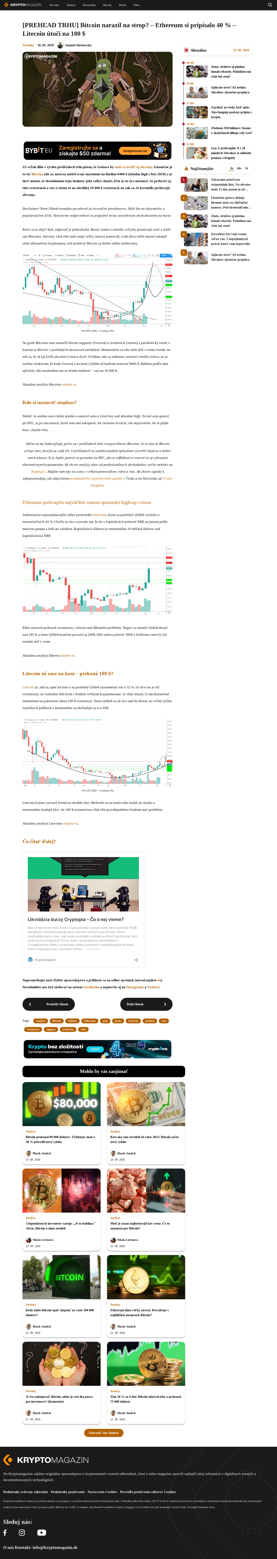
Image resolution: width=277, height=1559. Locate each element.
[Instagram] (22, 1533)
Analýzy (31, 1131)
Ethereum (99, 515)
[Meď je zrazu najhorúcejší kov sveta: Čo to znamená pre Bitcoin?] (146, 1191)
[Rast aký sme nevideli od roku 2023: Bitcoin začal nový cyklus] (146, 1104)
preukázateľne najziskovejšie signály (96, 478)
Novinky (28, 45)
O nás (8, 1547)
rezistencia (33, 1029)
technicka (68, 1029)
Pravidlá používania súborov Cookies (148, 1492)
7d (246, 168)
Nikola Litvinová (43, 1239)
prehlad (149, 1020)
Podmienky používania (68, 1492)
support (51, 1029)
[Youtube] (41, 1533)
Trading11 (38, 472)
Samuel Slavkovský (78, 45)
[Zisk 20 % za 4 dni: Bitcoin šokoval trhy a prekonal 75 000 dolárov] (146, 1364)
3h (231, 168)
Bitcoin (36, 174)
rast (164, 1020)
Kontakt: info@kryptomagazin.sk (46, 1547)
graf (105, 1020)
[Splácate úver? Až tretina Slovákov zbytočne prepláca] (197, 92)
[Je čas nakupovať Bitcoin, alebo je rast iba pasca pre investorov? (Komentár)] (62, 1364)
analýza (40, 1020)
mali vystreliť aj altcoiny (133, 167)
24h (239, 168)
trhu (83, 1029)
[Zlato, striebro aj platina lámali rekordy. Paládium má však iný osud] (197, 72)
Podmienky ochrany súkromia (25, 1492)
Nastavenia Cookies (102, 1492)
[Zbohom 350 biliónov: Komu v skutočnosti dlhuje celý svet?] (197, 133)
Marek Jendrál (42, 1153)
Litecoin (28, 687)
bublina (72, 1020)
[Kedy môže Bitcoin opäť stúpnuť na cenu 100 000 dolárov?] (62, 1277)
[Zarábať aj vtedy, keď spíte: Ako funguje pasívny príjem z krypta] (197, 113)
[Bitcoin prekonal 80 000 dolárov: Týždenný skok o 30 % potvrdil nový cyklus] (62, 1104)
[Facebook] (4, 1533)
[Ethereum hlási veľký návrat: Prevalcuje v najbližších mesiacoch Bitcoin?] (146, 1277)
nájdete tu (69, 384)
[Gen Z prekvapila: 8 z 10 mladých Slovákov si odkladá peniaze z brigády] (197, 153)
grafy (118, 1020)
